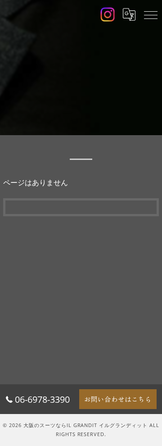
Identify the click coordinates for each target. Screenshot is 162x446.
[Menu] (151, 14)
